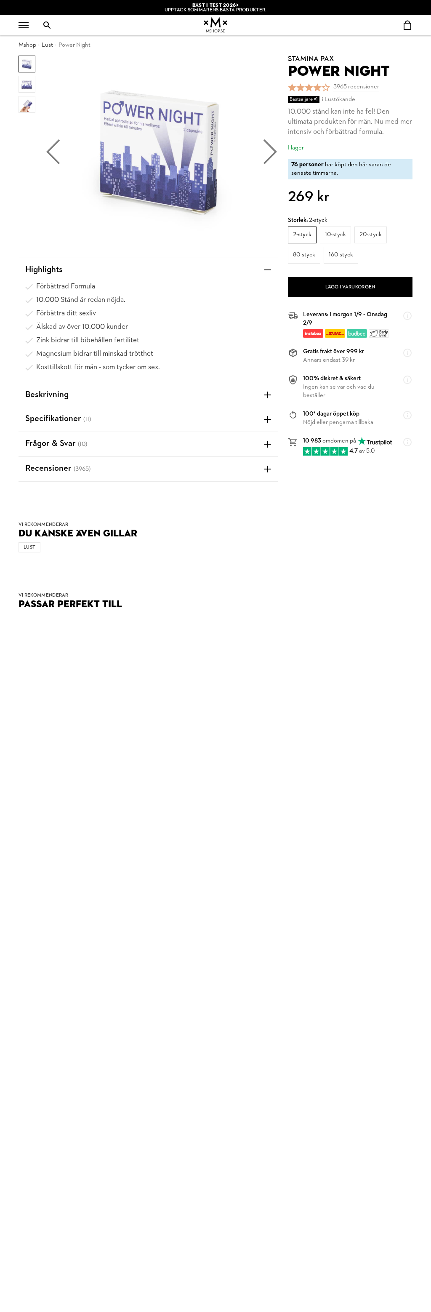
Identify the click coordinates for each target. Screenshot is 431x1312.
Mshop (27, 45)
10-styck (335, 235)
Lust (47, 45)
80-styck (304, 255)
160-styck (341, 255)
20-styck (370, 235)
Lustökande (340, 99)
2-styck (302, 235)
